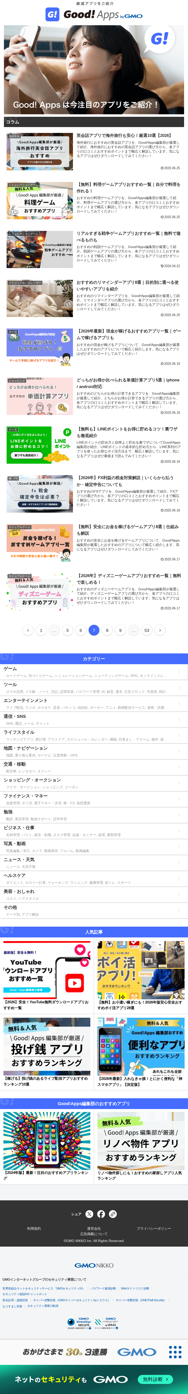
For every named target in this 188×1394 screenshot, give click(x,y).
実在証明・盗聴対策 (15, 1300)
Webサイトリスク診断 (135, 1288)
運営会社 (94, 1228)
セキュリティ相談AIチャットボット (24, 1294)
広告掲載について (94, 1234)
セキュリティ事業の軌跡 (43, 1306)
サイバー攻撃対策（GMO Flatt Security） (141, 1300)
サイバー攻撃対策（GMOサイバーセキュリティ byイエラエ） (72, 1300)
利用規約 (34, 1228)
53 (146, 630)
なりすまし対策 (12, 1306)
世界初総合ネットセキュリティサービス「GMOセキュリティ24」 (43, 1288)
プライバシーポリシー (154, 1228)
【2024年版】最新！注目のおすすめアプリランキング (45, 1175)
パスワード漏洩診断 (103, 1288)
